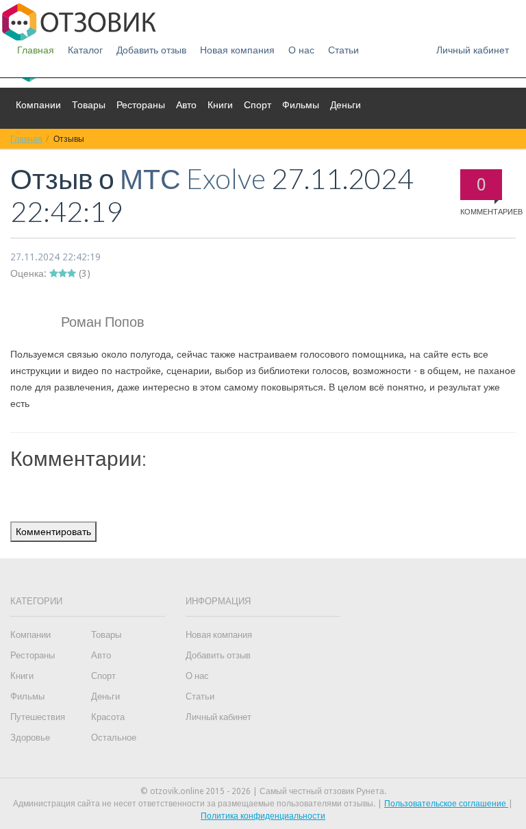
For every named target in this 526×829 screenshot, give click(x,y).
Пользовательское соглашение (446, 803)
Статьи (343, 50)
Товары (88, 104)
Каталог (85, 50)
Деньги (345, 104)
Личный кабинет (472, 50)
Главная (35, 50)
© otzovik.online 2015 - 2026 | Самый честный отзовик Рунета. (263, 791)
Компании (38, 104)
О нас (301, 50)
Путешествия (37, 717)
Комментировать (53, 531)
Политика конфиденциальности (263, 816)
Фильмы (300, 104)
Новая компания (237, 50)
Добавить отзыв (151, 50)
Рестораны (140, 104)
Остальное (113, 737)
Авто (186, 104)
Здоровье (30, 737)
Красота (108, 717)
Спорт (257, 104)
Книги (220, 104)
